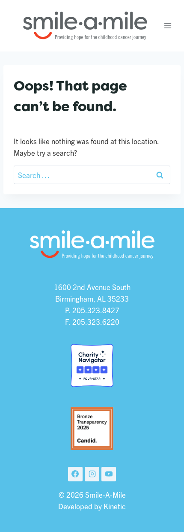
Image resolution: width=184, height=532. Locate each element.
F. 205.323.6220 (92, 321)
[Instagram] (92, 474)
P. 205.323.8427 (92, 309)
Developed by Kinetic (92, 506)
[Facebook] (75, 474)
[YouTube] (108, 474)
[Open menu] (168, 25)
